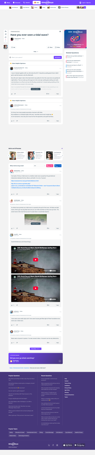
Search (28, 2)
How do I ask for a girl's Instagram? (17, 390)
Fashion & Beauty (64, 7)
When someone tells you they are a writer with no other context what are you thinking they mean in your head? (50, 418)
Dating (43, 7)
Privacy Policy (68, 387)
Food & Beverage (49, 432)
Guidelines (67, 385)
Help (66, 378)
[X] (49, 445)
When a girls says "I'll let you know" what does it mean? (21, 415)
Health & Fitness (79, 432)
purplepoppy (17, 200)
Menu (8, 2)
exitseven (16, 311)
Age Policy (67, 390)
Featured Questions (69, 394)
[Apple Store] (68, 445)
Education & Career (19, 432)
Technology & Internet (24, 435)
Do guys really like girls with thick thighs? (18, 398)
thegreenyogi (17, 38)
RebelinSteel (17, 170)
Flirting (35, 7)
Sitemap (67, 392)
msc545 (16, 234)
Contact (66, 381)
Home (11, 368)
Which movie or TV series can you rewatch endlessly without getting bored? (49, 394)
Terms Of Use (68, 383)
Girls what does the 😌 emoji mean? (17, 387)
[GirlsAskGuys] (13, 445)
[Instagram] (57, 445)
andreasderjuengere (19, 105)
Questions (26, 368)
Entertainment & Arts (15, 31)
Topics (66, 397)
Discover (17, 2)
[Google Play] (80, 445)
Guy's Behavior (26, 7)
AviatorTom (17, 331)
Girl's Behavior (15, 7)
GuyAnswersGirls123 (19, 67)
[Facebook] (53, 445)
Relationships (53, 7)
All (62, 148)
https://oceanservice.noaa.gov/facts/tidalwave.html (25, 181)
